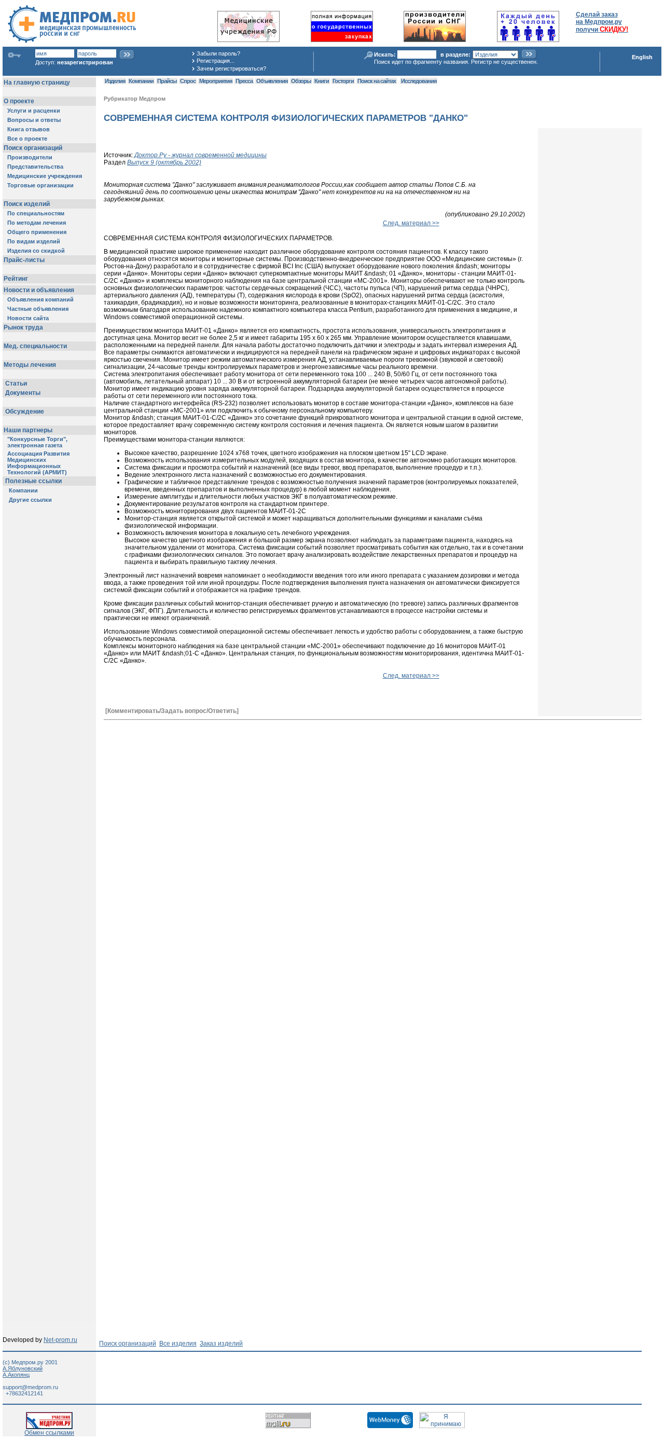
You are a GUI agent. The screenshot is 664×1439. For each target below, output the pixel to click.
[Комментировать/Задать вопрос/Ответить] (172, 711)
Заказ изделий (221, 1343)
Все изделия (178, 1343)
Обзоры (301, 81)
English (642, 57)
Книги (321, 81)
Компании (141, 81)
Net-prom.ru (60, 1340)
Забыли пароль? (218, 53)
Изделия (115, 81)
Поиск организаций (127, 1343)
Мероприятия (215, 81)
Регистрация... (215, 61)
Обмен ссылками (49, 1432)
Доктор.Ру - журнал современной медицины (200, 155)
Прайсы (166, 81)
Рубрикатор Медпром (134, 98)
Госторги (343, 81)
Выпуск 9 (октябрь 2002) (164, 162)
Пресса (244, 81)
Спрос (188, 81)
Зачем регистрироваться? (231, 68)
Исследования (418, 81)
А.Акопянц (16, 1375)
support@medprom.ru (30, 1387)
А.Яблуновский (23, 1368)
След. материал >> (411, 223)
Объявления (271, 81)
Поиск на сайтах (376, 81)
